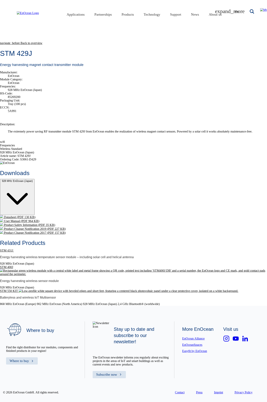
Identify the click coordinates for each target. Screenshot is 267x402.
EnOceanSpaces (192, 344)
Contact (180, 392)
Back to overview (21, 43)
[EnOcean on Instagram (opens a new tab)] (226, 338)
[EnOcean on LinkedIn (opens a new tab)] (245, 338)
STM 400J (6, 267)
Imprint (218, 392)
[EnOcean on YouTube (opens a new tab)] (236, 338)
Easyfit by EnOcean (194, 351)
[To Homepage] (28, 13)
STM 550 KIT (9, 291)
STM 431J (7, 250)
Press (199, 392)
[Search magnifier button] (252, 11)
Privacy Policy (244, 392)
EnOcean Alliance (193, 338)
